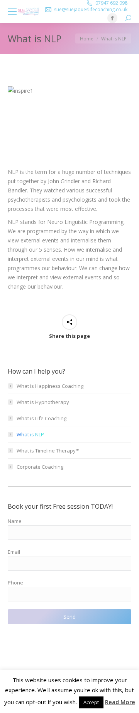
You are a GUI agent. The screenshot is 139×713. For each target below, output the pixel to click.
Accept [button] (91, 702)
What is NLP (30, 434)
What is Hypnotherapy (43, 402)
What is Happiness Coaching (50, 385)
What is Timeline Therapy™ (48, 450)
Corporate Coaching (40, 466)
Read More (120, 702)
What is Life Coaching (41, 418)
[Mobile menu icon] (12, 11)
